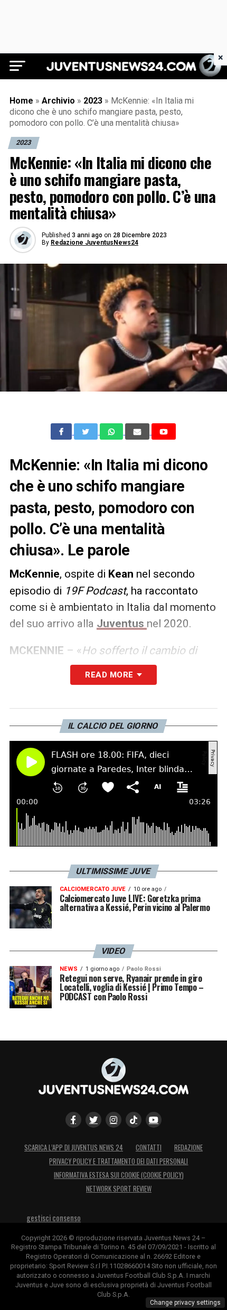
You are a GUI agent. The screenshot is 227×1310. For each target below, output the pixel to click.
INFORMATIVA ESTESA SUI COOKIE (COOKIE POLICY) (119, 1175)
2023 (92, 101)
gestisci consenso (53, 1217)
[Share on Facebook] (62, 431)
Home (21, 101)
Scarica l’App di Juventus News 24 (73, 1147)
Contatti (149, 1147)
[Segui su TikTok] (133, 1120)
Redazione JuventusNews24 (94, 242)
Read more (109, 675)
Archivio (58, 101)
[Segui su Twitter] (93, 1120)
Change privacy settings (185, 1302)
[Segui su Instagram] (113, 1120)
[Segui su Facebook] (73, 1120)
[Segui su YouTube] (154, 1120)
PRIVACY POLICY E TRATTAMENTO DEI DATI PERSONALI (118, 1161)
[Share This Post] (112, 431)
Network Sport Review (119, 1189)
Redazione (188, 1147)
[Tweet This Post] (87, 431)
